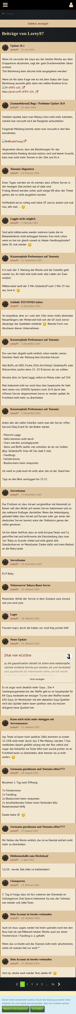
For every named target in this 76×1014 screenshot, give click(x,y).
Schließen (37, 1008)
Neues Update (18, 639)
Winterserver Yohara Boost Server (30, 585)
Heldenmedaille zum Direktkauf (29, 856)
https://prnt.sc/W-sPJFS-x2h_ (18, 91)
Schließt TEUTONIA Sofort (26, 302)
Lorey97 (14, 49)
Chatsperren (17, 881)
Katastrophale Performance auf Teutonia (34, 256)
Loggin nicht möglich (22, 218)
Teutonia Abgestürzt (22, 169)
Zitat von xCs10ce (17, 655)
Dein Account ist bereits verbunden (31, 914)
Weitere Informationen (15, 1008)
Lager (13, 614)
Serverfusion (17, 490)
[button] (5, 5)
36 (53, 984)
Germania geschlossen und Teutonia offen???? (37, 769)
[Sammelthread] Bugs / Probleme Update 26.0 (37, 103)
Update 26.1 (17, 45)
